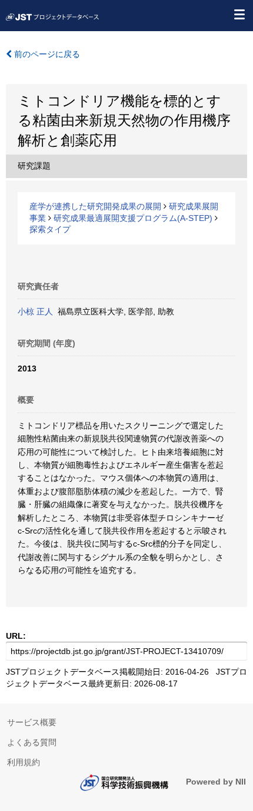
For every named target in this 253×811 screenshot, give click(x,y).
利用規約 (23, 762)
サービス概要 (31, 722)
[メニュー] (239, 14)
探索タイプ (50, 229)
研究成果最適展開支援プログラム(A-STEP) (133, 218)
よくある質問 (31, 742)
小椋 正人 (35, 311)
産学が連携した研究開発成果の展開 (95, 206)
